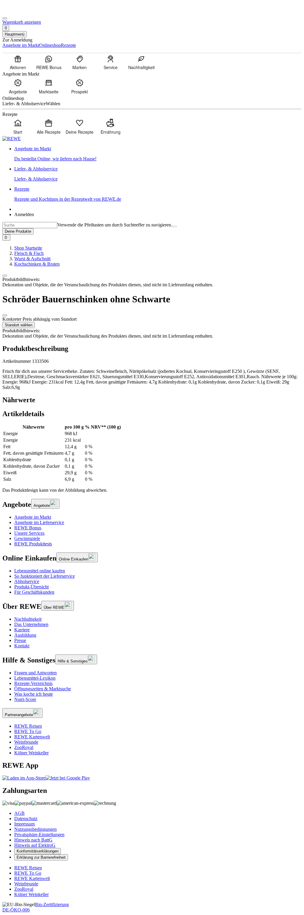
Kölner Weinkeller (31, 752)
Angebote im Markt (32, 517)
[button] (4, 276)
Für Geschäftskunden (34, 592)
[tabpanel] (152, 453)
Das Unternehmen (31, 624)
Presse (20, 640)
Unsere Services (29, 533)
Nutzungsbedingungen (35, 829)
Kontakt (21, 645)
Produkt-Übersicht (31, 586)
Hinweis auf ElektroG (35, 845)
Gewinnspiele (27, 538)
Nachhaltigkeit (28, 619)
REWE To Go (27, 731)
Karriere (22, 629)
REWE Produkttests (33, 543)
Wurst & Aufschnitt (32, 258)
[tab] (152, 400)
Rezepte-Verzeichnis (33, 683)
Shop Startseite (28, 247)
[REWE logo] (11, 138)
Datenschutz (25, 818)
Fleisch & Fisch (29, 253)
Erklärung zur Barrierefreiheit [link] (41, 857)
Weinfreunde (26, 742)
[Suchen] (174, 226)
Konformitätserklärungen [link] (37, 851)
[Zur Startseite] (22, 11)
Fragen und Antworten (35, 672)
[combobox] (29, 225)
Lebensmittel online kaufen (39, 570)
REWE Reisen (28, 726)
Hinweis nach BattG (33, 839)
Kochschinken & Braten (37, 263)
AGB (19, 813)
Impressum (24, 823)
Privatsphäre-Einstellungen (39, 834)
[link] (158, 154)
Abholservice (26, 581)
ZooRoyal (23, 747)
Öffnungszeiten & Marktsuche (42, 688)
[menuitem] (17, 62)
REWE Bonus (27, 527)
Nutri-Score (25, 699)
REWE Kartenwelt (32, 736)
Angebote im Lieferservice (39, 522)
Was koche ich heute (33, 694)
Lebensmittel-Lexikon (35, 678)
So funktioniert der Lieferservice (44, 576)
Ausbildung (25, 635)
